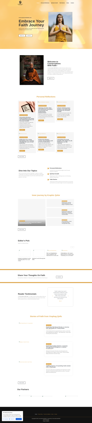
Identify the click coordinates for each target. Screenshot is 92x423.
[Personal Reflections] (48, 168)
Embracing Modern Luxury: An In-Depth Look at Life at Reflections (45, 141)
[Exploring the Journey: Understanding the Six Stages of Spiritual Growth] (53, 203)
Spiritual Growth (54, 173)
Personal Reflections (56, 168)
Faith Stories (53, 179)
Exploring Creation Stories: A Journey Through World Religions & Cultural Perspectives (57, 347)
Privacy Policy (40, 414)
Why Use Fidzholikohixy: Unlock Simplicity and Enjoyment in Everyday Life (52, 254)
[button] (52, 295)
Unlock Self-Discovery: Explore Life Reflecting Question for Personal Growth (63, 109)
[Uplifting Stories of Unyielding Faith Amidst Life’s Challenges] (25, 361)
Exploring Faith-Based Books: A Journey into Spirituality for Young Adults (57, 327)
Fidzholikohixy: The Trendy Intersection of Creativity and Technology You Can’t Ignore (67, 254)
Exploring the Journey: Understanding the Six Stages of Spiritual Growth (67, 203)
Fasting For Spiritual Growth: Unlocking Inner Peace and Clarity (24, 259)
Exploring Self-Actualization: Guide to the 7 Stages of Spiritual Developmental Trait (30, 223)
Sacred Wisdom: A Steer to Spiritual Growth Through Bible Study (67, 222)
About (52, 414)
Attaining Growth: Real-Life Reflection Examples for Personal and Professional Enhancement (45, 110)
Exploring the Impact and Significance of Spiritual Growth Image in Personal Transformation (67, 213)
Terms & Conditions (47, 414)
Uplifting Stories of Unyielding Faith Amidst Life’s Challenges (58, 366)
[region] (12, 416)
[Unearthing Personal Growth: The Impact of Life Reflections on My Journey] (61, 133)
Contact (55, 414)
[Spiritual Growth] (48, 174)
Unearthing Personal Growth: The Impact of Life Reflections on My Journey (64, 141)
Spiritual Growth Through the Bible (38, 259)
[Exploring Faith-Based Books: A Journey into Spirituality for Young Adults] (26, 323)
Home (36, 414)
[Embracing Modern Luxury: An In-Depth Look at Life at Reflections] (42, 133)
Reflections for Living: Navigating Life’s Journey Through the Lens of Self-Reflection (26, 141)
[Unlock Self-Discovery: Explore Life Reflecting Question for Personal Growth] (61, 102)
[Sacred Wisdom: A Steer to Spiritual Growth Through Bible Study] (53, 222)
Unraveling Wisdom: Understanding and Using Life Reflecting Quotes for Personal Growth (26, 119)
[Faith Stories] (48, 179)
